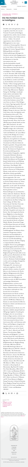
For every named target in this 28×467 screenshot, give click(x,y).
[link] (3, 393)
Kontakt (15, 9)
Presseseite (3, 6)
